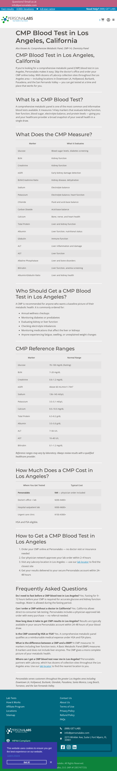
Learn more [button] (13, 755)
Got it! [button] (27, 762)
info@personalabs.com (24, 5)
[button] (101, 20)
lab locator (83, 561)
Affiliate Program (15, 706)
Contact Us (66, 698)
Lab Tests (11, 698)
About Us (65, 702)
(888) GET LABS (108, 8)
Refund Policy (67, 715)
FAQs (62, 719)
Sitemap (10, 715)
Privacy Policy (67, 710)
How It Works (13, 702)
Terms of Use (67, 706)
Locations (11, 710)
